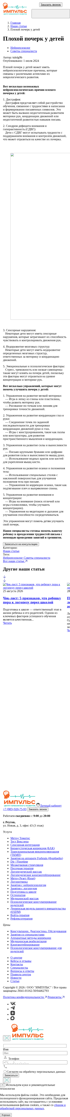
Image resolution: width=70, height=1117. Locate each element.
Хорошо (5, 1115)
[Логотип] (15, 9)
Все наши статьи (14, 561)
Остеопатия (17, 895)
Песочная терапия (21, 868)
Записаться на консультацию (21, 544)
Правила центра (20, 974)
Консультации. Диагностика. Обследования (38, 931)
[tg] (12, 1009)
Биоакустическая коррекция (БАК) (32, 848)
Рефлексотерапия (21, 918)
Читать (7, 622)
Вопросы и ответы (22, 971)
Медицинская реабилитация (28, 941)
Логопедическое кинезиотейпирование (35, 875)
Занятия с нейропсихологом (28, 885)
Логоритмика (19, 881)
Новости (15, 977)
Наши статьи (11, 551)
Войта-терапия (19, 915)
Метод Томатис (20, 838)
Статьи (14, 981)
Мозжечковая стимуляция (26, 865)
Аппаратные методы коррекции (30, 937)
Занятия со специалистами (27, 934)
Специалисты (19, 967)
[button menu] (51, 13)
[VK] (13, 1004)
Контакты (16, 964)
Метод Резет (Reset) (22, 878)
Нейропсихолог (20, 47)
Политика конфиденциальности (24, 997)
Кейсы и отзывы (20, 961)
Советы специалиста (23, 51)
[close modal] (6, 1038)
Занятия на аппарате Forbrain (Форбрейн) (36, 858)
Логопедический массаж (26, 871)
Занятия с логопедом (23, 888)
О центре (16, 957)
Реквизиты (55, 997)
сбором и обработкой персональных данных (33, 1106)
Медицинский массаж (24, 898)
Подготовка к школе (23, 891)
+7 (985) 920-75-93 (14, 809)
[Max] (12, 1019)
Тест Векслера (19, 841)
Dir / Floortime (19, 861)
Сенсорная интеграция (25, 844)
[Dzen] (12, 1014)
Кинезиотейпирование (25, 944)
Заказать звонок (51, 4)
